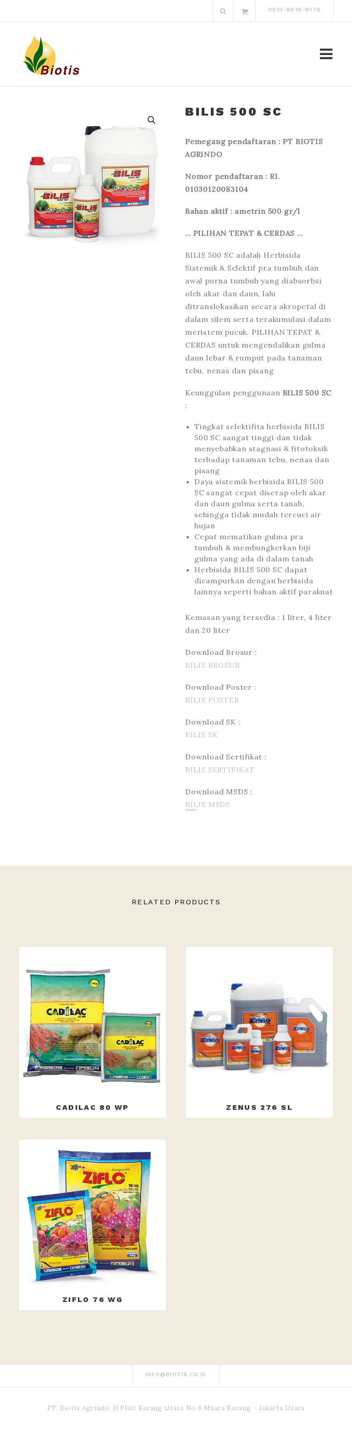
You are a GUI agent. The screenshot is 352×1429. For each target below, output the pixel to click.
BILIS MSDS (207, 804)
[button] (151, 120)
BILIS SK (201, 734)
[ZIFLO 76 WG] (92, 1213)
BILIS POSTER (212, 699)
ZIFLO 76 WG (92, 1299)
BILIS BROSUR (212, 665)
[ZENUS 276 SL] (259, 1020)
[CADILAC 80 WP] (92, 1020)
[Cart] (245, 11)
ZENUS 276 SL (259, 1107)
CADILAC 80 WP (92, 1107)
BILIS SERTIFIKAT (220, 769)
